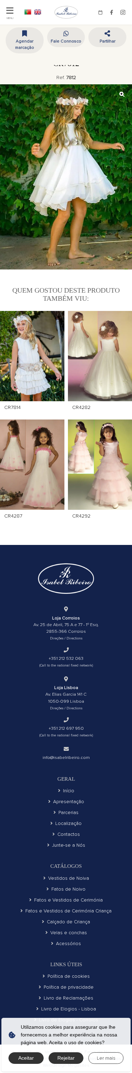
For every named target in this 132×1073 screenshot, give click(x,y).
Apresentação (68, 802)
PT (27, 11)
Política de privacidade (69, 987)
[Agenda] (100, 12)
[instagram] (122, 12)
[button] (107, 37)
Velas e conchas (68, 933)
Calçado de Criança (68, 922)
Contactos (68, 834)
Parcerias (68, 812)
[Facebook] (111, 12)
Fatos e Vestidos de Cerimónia (68, 900)
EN (37, 11)
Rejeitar (66, 1058)
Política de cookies (69, 976)
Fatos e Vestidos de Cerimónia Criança (68, 911)
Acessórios (68, 944)
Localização (68, 823)
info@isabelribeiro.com (66, 757)
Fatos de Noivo (68, 889)
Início (68, 791)
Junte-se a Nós (68, 845)
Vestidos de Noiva (68, 878)
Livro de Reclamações (68, 998)
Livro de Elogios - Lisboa (68, 1009)
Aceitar (26, 1058)
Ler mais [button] (106, 1058)
